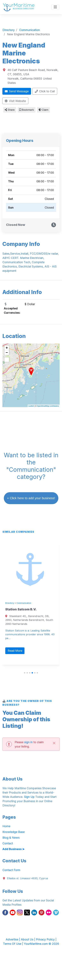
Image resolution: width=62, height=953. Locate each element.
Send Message (18, 91)
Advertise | (13, 939)
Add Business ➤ (13, 849)
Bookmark (27, 109)
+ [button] (7, 348)
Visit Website (17, 101)
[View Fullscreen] (6, 359)
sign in (28, 742)
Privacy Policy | (46, 939)
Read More (13, 650)
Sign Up (29, 796)
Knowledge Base (13, 832)
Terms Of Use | (13, 943)
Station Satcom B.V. (19, 609)
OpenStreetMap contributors (48, 406)
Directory (7, 603)
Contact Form (11, 870)
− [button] (7, 353)
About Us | (28, 939)
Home (6, 826)
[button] (24, 672)
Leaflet (31, 406)
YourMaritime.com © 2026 (41, 943)
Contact (7, 843)
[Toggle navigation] (55, 7)
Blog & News (11, 837)
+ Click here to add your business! (31, 498)
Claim (44, 109)
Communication (22, 603)
